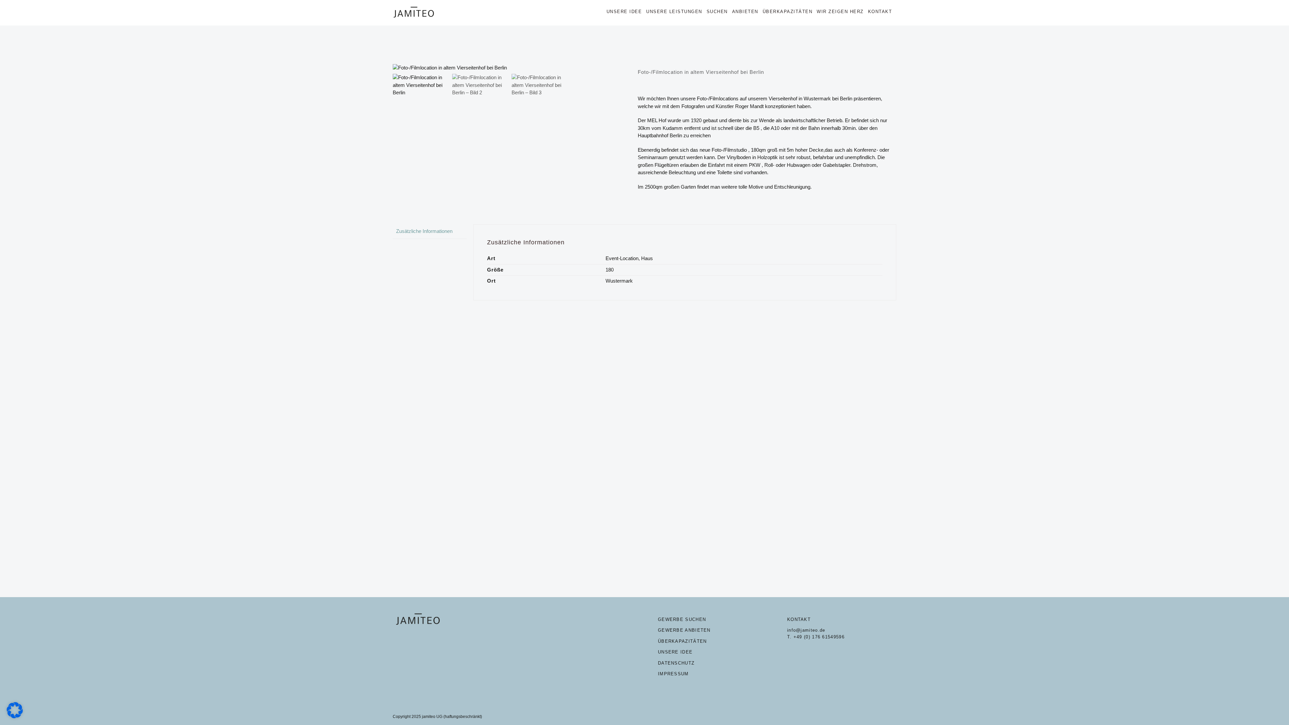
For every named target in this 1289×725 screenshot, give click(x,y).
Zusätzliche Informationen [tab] (424, 231)
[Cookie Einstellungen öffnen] (15, 716)
